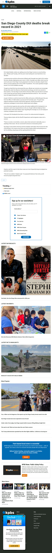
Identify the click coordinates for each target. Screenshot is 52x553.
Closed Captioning (37, 516)
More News (5, 481)
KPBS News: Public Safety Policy (32, 464)
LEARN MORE (14, 546)
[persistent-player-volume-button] (7, 6)
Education (3, 491)
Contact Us (36, 518)
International (27, 10)
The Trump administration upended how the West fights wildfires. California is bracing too (24, 431)
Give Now (46, 2)
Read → (25, 475)
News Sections (37, 10)
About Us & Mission (20, 514)
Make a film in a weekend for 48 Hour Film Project (19, 494)
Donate (26, 457)
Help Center (36, 527)
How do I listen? (37, 523)
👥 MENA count (6, 193)
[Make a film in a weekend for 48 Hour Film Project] (19, 486)
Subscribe (26, 237)
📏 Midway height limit (8, 188)
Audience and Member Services (40, 514)
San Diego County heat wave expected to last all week (15, 418)
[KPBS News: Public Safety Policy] (12, 470)
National (19, 10)
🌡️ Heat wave (6, 191)
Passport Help (36, 525)
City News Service (7, 30)
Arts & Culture (16, 491)
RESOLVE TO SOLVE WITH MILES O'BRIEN (11, 375)
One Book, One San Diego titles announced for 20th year (15, 298)
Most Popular (5, 381)
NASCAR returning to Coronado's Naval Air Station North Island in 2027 (32, 496)
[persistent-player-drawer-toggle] (50, 6)
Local (12, 10)
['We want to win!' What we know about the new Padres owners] (44, 486)
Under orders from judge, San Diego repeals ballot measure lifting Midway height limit (23, 423)
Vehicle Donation (20, 549)
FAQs (35, 521)
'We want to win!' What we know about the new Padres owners (17, 427)
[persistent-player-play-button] (3, 6)
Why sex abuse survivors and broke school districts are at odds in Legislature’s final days (7, 497)
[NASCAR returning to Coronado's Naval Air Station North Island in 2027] (32, 486)
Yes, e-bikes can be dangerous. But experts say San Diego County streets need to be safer (24, 414)
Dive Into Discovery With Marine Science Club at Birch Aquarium (17, 337)
